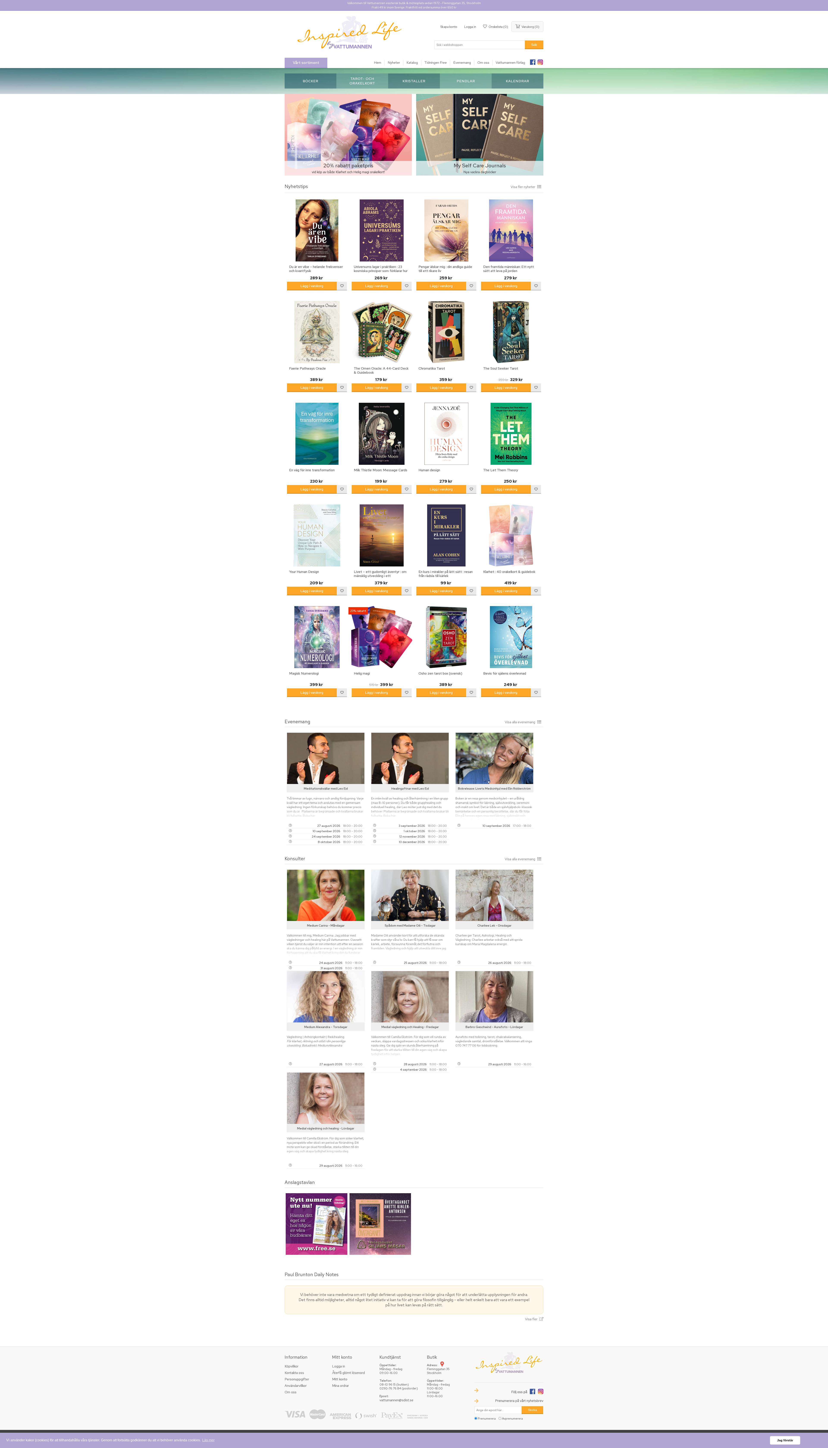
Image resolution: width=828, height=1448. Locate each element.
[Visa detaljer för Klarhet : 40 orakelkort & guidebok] (511, 535)
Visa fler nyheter (523, 187)
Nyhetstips (296, 186)
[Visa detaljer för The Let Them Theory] (511, 434)
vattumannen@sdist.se (396, 1400)
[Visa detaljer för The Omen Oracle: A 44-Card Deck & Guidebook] (382, 332)
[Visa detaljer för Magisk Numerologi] (317, 637)
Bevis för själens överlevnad (504, 673)
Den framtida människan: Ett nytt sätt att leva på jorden (508, 269)
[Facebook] (532, 61)
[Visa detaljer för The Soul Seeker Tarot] (511, 332)
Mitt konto (339, 1379)
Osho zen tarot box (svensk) (440, 673)
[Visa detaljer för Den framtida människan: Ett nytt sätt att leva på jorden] (511, 230)
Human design (429, 470)
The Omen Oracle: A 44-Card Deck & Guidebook (381, 370)
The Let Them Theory (500, 470)
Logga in (470, 27)
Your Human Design (304, 572)
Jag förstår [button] (785, 1440)
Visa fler (531, 1319)
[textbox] (479, 44)
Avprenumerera (512, 1418)
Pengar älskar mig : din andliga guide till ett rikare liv (445, 269)
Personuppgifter (297, 1379)
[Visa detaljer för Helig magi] (382, 637)
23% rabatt (358, 611)
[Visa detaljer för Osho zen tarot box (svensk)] (446, 637)
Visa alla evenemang (520, 722)
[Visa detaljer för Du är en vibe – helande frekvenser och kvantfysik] (317, 230)
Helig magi (362, 673)
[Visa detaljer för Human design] (446, 434)
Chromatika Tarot (432, 368)
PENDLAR (466, 81)
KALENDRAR (517, 81)
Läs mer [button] (208, 1440)
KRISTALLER (414, 81)
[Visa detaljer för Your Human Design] (317, 535)
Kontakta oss (294, 1372)
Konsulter (295, 858)
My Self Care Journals (480, 165)
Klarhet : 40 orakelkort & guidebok (509, 572)
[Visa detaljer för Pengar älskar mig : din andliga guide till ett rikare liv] (446, 230)
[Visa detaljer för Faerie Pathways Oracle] (317, 332)
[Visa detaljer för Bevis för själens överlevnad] (511, 637)
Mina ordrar (340, 1385)
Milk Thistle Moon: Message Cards (380, 470)
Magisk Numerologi (304, 673)
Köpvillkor (291, 1366)
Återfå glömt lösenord (348, 1372)
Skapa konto (448, 27)
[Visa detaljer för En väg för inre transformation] (317, 434)
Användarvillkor (296, 1385)
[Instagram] (540, 61)
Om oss (290, 1392)
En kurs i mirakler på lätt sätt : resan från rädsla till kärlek (446, 574)
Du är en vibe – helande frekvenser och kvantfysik (316, 269)
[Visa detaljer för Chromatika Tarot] (446, 332)
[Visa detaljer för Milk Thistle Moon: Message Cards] (382, 434)
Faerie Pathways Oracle (307, 368)
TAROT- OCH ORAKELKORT (362, 81)
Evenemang (297, 722)
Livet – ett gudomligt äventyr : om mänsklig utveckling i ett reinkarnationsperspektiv (380, 576)
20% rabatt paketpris (348, 165)
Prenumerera (487, 1418)
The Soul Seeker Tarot (500, 368)
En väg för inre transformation (312, 470)
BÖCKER (310, 81)
